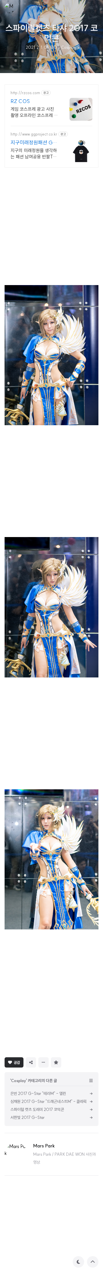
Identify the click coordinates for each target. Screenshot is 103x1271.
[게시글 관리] (43, 1062)
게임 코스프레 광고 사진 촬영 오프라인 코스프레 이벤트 (34, 112)
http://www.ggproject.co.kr (34, 134)
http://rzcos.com (25, 92)
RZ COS (20, 101)
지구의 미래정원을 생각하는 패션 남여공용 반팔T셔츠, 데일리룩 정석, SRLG (34, 154)
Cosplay (68, 47)
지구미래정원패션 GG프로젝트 (34, 142)
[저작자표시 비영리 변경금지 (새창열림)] (71, 1062)
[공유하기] (31, 1062)
